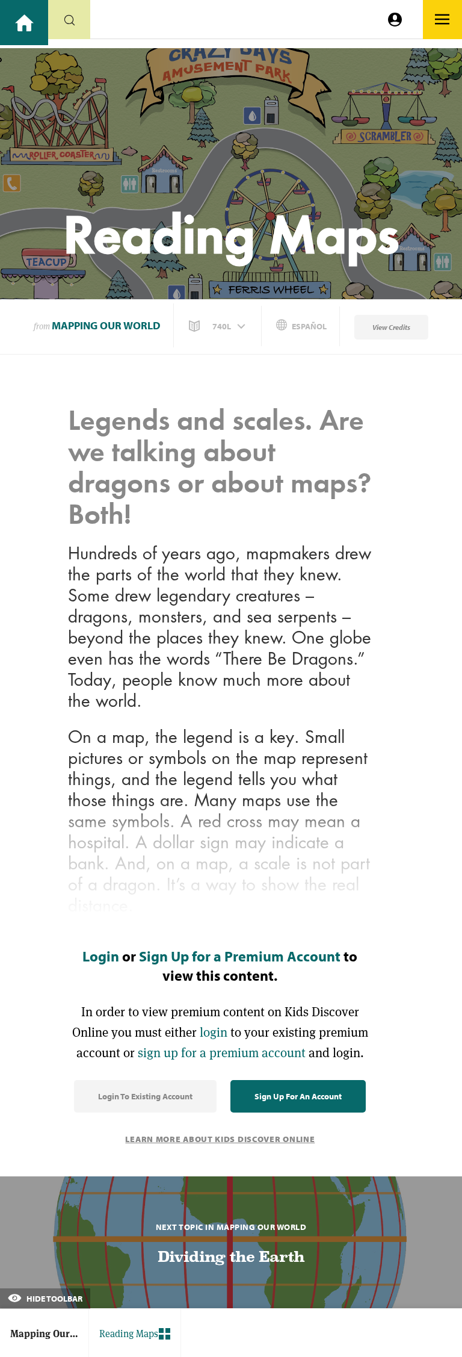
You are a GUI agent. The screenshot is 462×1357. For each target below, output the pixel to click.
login (213, 1032)
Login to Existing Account (145, 1096)
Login (100, 956)
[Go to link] (24, 22)
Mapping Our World (106, 325)
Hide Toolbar (53, 1298)
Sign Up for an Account (298, 1096)
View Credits (391, 327)
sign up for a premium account (222, 1053)
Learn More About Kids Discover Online (220, 1139)
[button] (218, 326)
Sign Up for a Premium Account (239, 956)
